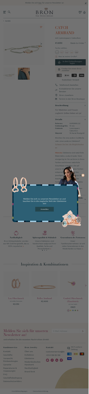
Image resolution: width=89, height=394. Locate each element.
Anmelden (45, 209)
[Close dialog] (83, 175)
